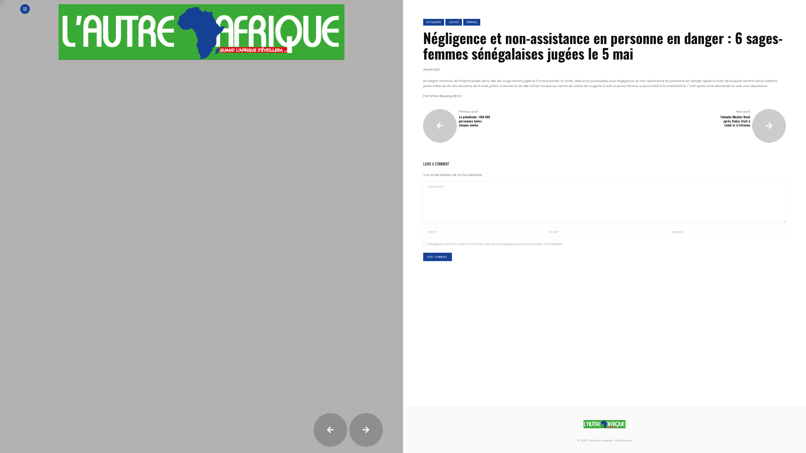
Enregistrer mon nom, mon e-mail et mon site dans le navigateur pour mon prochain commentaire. (495, 244)
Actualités (433, 22)
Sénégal (471, 22)
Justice (454, 22)
